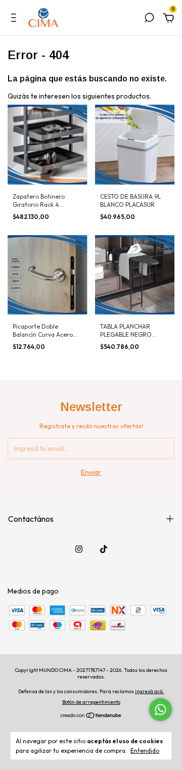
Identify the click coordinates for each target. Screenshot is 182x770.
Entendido (144, 750)
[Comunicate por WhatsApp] (160, 709)
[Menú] (15, 19)
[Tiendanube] (91, 716)
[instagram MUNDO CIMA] (79, 549)
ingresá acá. (149, 691)
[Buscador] (149, 19)
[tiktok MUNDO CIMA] (104, 549)
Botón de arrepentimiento (91, 702)
